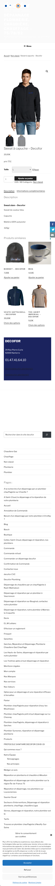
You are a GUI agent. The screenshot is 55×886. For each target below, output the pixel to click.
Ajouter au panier (25, 178)
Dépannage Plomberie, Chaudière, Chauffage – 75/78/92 (18, 24)
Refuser (27, 870)
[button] (51, 835)
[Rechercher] (46, 435)
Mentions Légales (34, 882)
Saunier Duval (10, 797)
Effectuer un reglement (14, 628)
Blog (6, 524)
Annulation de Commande (16, 511)
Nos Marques (10, 676)
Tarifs (6, 819)
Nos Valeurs (9, 687)
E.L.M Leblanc (10, 623)
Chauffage (8, 457)
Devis (6, 618)
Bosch (6, 529)
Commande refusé (12, 553)
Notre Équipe (10, 755)
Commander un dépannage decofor (20, 559)
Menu (28, 46)
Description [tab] (9, 191)
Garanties (8, 639)
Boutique (8, 535)
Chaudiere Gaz (10, 451)
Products (8, 739)
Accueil (6, 56)
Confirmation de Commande (17, 564)
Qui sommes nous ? (12, 749)
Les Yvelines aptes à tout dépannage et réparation (26, 661)
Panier (7, 700)
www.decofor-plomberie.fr (17, 375)
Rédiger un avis (11, 770)
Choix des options (12, 323)
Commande (9, 548)
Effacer (35, 170)
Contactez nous (11, 569)
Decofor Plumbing (12, 579)
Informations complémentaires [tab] (31, 191)
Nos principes (13, 764)
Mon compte (9, 671)
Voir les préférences (27, 877)
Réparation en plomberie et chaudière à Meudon (25, 775)
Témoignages (13, 759)
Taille (6, 169)
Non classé (15, 56)
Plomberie (8, 467)
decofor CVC (9, 574)
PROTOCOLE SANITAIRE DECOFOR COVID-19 (24, 744)
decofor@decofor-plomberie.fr (19, 369)
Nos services (9, 681)
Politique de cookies (20, 882)
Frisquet (7, 634)
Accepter (27, 863)
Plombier (8, 472)
